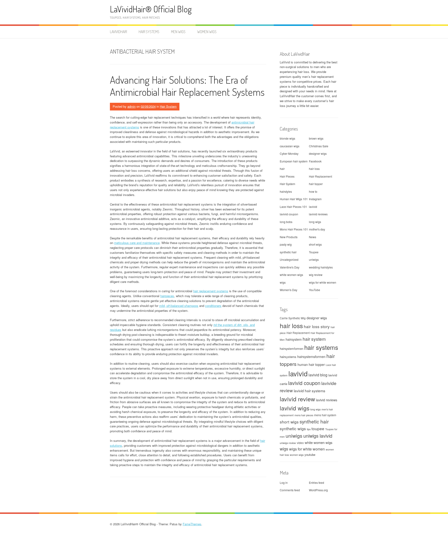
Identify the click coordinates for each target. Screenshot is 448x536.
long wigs (315, 222)
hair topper (316, 184)
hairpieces (167, 296)
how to (313, 191)
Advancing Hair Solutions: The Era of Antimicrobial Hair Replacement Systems (187, 85)
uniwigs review (288, 443)
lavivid (313, 207)
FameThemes (192, 524)
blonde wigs (287, 138)
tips (309, 429)
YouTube (314, 290)
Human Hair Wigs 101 (294, 199)
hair (282, 169)
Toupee (313, 252)
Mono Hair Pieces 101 (294, 229)
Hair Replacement (320, 176)
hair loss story (317, 326)
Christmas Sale (318, 146)
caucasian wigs (289, 146)
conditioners (213, 305)
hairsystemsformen (311, 356)
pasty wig (286, 244)
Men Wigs (178, 31)
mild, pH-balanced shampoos (178, 305)
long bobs (286, 222)
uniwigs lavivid (317, 435)
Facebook (315, 161)
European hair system (294, 161)
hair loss (314, 169)
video (300, 443)
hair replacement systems (210, 291)
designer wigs (318, 153)
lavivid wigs (294, 408)
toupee (318, 428)
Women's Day (288, 290)
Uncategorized (289, 259)
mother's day (317, 229)
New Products (289, 237)
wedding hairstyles (321, 267)
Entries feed (316, 482)
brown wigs (316, 138)
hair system (314, 339)
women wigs (297, 455)
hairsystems (288, 356)
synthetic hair (288, 252)
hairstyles (286, 191)
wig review (315, 275)
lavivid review (297, 399)
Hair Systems (149, 31)
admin (131, 106)
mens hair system (325, 415)
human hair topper (311, 364)
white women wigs (291, 275)
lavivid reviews (318, 214)
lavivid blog (317, 375)
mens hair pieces (303, 415)
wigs (283, 282)
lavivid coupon (289, 214)
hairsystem (294, 339)
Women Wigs (207, 31)
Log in (284, 482)
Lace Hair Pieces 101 (293, 207)
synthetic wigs (293, 428)
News (312, 237)
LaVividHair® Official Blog (151, 8)
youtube (309, 454)
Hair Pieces (287, 176)
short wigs (315, 244)
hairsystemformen (291, 349)
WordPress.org (318, 490)
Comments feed (290, 490)
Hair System (168, 106)
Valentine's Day (289, 267)
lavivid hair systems (309, 390)
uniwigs (314, 259)
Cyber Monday (289, 153)
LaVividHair (118, 31)
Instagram (315, 199)
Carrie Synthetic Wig (293, 318)
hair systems (321, 347)
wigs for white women (322, 282)
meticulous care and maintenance (137, 243)
